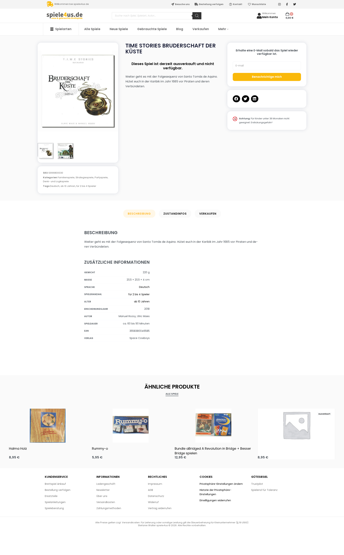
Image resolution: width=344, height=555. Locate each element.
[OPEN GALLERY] (78, 91)
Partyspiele (101, 177)
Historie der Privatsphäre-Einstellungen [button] (215, 492)
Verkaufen (207, 214)
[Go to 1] (46, 151)
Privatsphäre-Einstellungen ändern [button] (221, 484)
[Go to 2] (65, 151)
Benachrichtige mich (267, 77)
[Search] (196, 15)
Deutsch (54, 186)
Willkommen (269, 13)
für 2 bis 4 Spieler (86, 186)
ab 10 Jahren (68, 186)
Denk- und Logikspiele (56, 181)
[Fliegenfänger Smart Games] (296, 425)
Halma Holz (18, 448)
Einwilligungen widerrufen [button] (215, 500)
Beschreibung (139, 214)
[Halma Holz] (48, 425)
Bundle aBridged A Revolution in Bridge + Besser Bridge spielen (213, 450)
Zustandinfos (175, 214)
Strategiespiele (85, 177)
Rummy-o (100, 448)
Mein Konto (270, 17)
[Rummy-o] (130, 425)
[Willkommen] (259, 16)
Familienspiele (66, 177)
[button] (236, 98)
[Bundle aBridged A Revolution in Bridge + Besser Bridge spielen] (213, 425)
